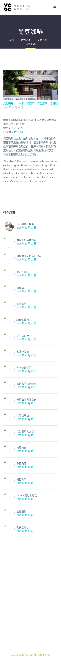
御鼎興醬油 (22, 351)
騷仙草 (20, 287)
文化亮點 (8, 103)
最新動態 (48, 13)
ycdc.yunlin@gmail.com (35, 651)
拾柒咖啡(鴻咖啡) (26, 383)
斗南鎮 (30, 103)
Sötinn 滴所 (22, 319)
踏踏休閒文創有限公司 (28, 255)
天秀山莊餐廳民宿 (26, 399)
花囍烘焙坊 (22, 415)
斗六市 (20, 103)
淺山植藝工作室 (25, 224)
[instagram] (30, 626)
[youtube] (38, 626)
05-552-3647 (34, 647)
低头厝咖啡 (22, 527)
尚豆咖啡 (21, 479)
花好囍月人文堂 (25, 431)
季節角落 (21, 463)
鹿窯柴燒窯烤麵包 (26, 239)
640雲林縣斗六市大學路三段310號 (34, 643)
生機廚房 (21, 511)
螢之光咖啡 (22, 271)
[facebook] (22, 626)
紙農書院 (21, 303)
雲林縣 (54, 103)
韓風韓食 (21, 447)
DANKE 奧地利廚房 (26, 495)
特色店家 (42, 103)
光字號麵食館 (23, 367)
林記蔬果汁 (22, 335)
